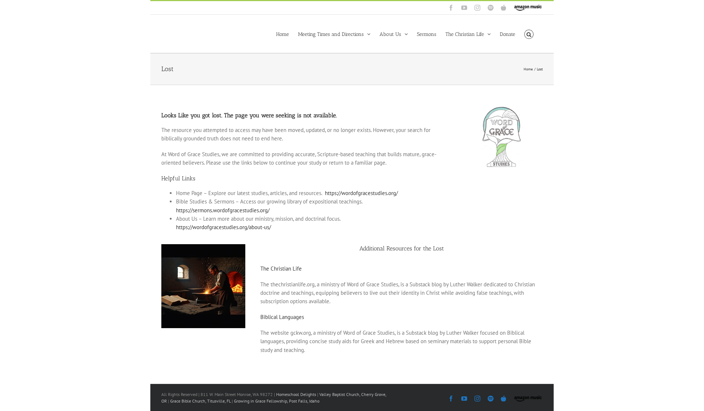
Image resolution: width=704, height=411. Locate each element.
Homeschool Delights (296, 394)
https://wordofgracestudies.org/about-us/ (223, 227)
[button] (529, 33)
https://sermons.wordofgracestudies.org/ (223, 210)
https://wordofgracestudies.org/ (361, 193)
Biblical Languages (282, 316)
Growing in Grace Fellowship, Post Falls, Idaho (276, 401)
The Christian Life (281, 268)
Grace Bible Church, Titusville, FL (201, 401)
